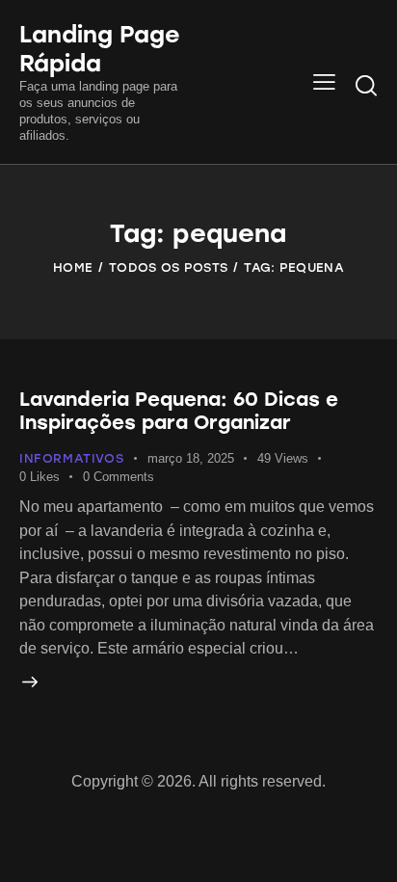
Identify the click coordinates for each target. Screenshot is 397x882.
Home (73, 267)
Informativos (71, 458)
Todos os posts (168, 267)
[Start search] (366, 84)
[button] (324, 82)
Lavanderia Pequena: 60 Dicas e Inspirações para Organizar (178, 411)
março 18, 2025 (190, 458)
